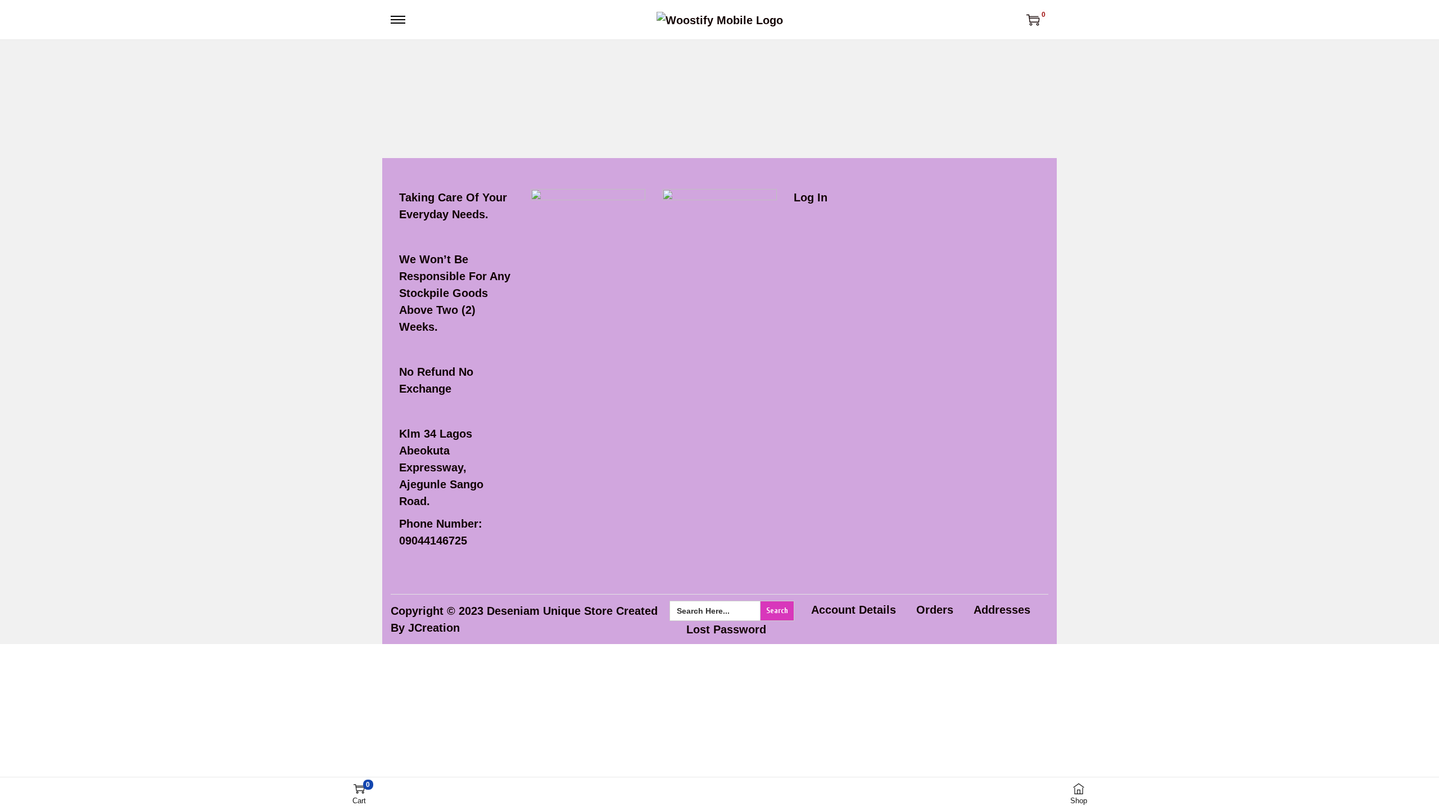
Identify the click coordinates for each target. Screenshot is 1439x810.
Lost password (726, 629)
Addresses (1002, 610)
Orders (934, 610)
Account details (853, 610)
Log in (810, 197)
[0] (1033, 19)
